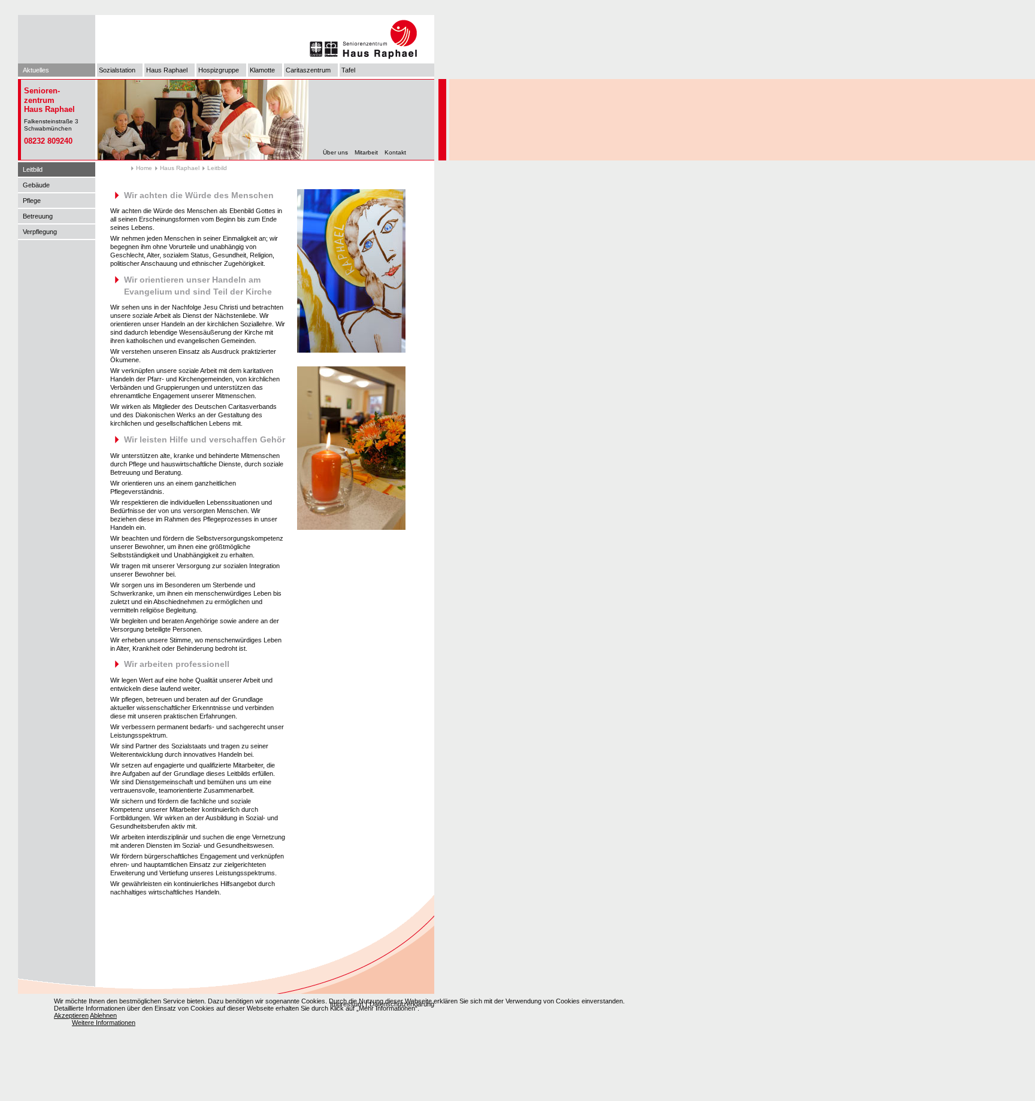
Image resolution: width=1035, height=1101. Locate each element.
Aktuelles (36, 70)
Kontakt (395, 152)
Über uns (335, 152)
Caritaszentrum (308, 70)
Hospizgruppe (218, 70)
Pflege (32, 200)
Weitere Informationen (103, 1022)
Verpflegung (40, 231)
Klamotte (262, 70)
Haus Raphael (166, 70)
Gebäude (36, 185)
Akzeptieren (71, 1015)
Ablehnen (103, 1015)
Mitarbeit (366, 152)
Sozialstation (117, 70)
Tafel (348, 70)
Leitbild (33, 169)
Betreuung (38, 216)
